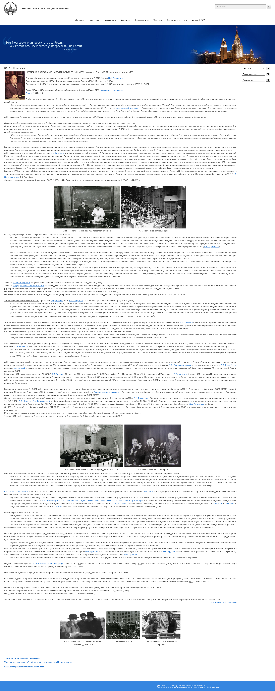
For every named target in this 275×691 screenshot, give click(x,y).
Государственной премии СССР (28, 285)
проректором (57, 300)
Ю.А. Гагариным (196, 404)
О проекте (157, 20)
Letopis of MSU (198, 20)
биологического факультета (107, 392)
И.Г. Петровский (179, 374)
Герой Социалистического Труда (47, 563)
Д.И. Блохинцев (141, 398)
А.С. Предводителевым (180, 365)
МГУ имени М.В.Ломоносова (185, 685)
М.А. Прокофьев (211, 246)
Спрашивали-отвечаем (177, 20)
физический (20, 368)
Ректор (29, 93)
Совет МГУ (148, 491)
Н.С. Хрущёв (169, 551)
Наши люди (94, 20)
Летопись (79, 20)
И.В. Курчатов (91, 551)
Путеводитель (110, 20)
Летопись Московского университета (44, 8)
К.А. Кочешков (57, 153)
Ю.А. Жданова (21, 346)
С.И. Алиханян (121, 500)
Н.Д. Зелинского (115, 78)
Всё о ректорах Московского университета (24, 667)
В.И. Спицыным (76, 300)
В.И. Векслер (25, 401)
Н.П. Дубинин (130, 554)
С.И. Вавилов (57, 374)
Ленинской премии (21, 282)
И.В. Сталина (186, 322)
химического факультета (111, 90)
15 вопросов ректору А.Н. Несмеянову (22, 658)
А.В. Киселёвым (228, 365)
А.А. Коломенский (41, 401)
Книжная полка (141, 20)
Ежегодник (125, 20)
